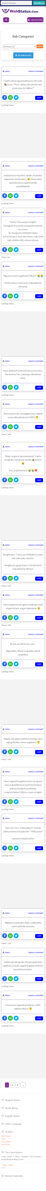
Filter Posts (24, 55)
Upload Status (37, 19)
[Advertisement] (23, 135)
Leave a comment (35, 71)
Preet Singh (6, 1141)
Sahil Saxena (6, 1136)
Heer (3, 1139)
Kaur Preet (5, 1144)
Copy (39, 98)
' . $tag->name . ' (7, 1165)
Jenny (7, 71)
